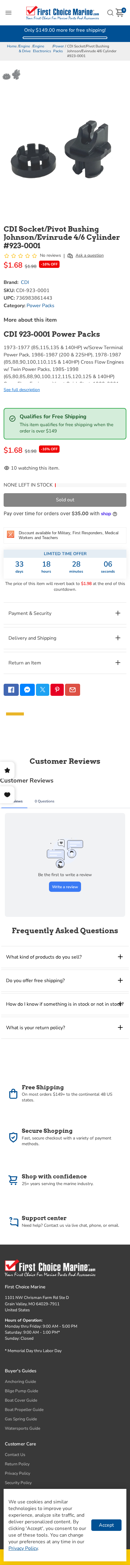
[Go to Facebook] (11, 690)
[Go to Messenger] (27, 690)
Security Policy (18, 1483)
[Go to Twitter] (42, 690)
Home (12, 46)
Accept (106, 1525)
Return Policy (17, 1464)
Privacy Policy (17, 1473)
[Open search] (110, 13)
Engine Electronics (42, 48)
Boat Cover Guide (21, 1400)
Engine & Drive (25, 48)
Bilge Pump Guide (21, 1391)
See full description (22, 390)
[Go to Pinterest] (57, 690)
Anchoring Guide (20, 1381)
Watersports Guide (22, 1428)
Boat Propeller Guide (24, 1409)
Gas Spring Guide (21, 1419)
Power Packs (58, 48)
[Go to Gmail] (72, 690)
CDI (25, 282)
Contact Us (15, 1454)
